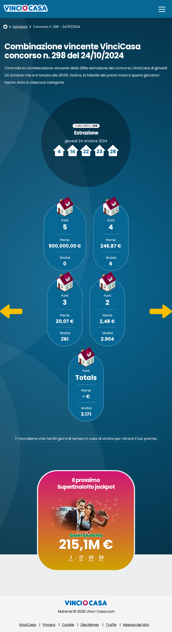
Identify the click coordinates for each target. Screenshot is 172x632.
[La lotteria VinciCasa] (5, 27)
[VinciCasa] (25, 10)
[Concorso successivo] (161, 317)
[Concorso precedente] (11, 317)
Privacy (49, 624)
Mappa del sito (136, 624)
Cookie (68, 624)
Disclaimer (90, 624)
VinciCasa (27, 624)
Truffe (111, 624)
